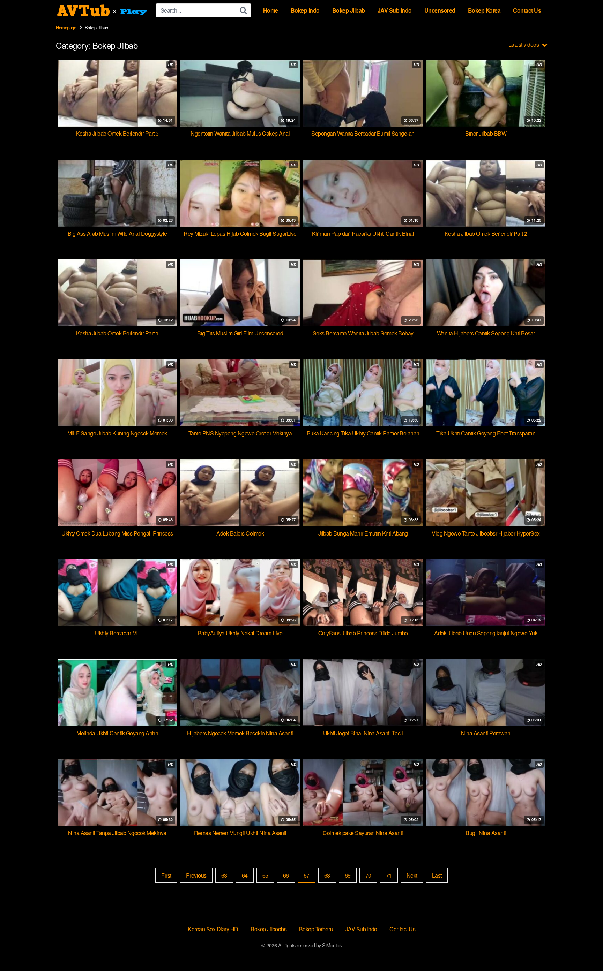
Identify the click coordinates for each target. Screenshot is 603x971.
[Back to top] (583, 948)
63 (224, 875)
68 (327, 875)
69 (348, 875)
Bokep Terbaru (316, 929)
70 (368, 875)
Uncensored (439, 10)
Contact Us (527, 10)
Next (412, 875)
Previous (196, 875)
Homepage (66, 27)
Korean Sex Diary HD (213, 929)
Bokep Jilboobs (268, 929)
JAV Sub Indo (395, 10)
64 (245, 875)
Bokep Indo (305, 10)
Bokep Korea (484, 10)
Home (270, 10)
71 (389, 875)
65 (265, 875)
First (166, 875)
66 (286, 875)
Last (437, 875)
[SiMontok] (103, 10)
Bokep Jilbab (348, 10)
